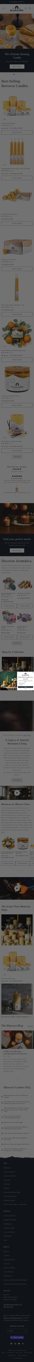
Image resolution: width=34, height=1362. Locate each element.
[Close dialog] (33, 672)
